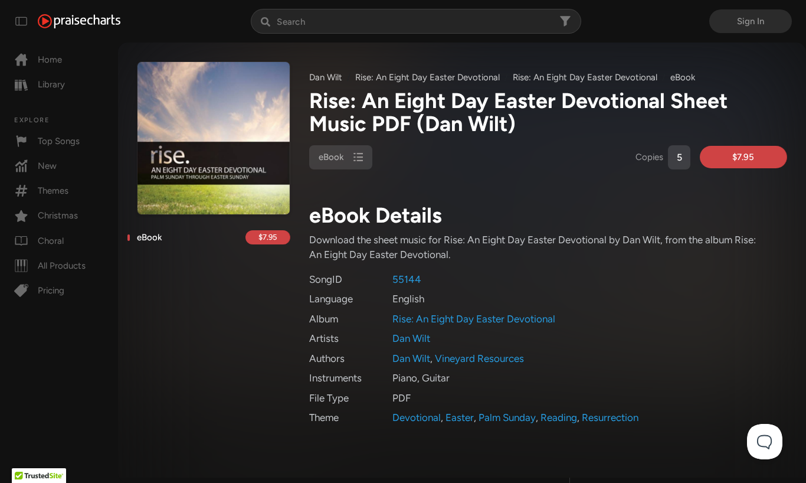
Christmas (58, 215)
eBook (149, 237)
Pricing (51, 290)
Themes (53, 190)
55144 (406, 279)
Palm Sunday (507, 417)
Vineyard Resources (479, 358)
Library (51, 84)
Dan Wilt (325, 77)
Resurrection (610, 417)
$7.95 (267, 237)
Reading (558, 417)
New (47, 166)
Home (50, 59)
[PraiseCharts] (79, 21)
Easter (459, 417)
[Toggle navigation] (21, 21)
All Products (62, 265)
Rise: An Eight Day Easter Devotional (427, 77)
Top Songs (59, 141)
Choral (51, 241)
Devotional (416, 417)
